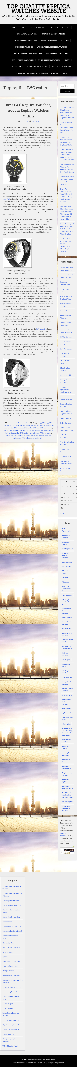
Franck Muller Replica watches (28, 53)
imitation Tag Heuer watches (67, 647)
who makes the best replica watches (67, 808)
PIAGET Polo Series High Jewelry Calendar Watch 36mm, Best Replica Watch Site (67, 112)
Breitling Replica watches (53, 34)
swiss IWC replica (65, 747)
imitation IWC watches (25, 428)
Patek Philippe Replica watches (55, 40)
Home (12, 27)
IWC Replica (24, 430)
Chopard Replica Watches (12, 926)
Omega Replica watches (27, 34)
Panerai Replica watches (49, 60)
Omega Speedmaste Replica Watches (66, 389)
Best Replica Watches (66, 536)
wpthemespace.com (57, 1063)
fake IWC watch (21, 425)
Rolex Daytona (65, 423)
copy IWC (42, 423)
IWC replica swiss (34, 430)
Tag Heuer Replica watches (25, 40)
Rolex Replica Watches (66, 741)
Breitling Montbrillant (11, 900)
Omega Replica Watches (67, 683)
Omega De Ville (65, 375)
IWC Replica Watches (13, 433)
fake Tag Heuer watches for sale (67, 602)
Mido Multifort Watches (11, 961)
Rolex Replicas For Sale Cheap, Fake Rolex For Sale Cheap (67, 731)
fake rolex (65, 582)
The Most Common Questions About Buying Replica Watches (41, 73)
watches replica (67, 802)
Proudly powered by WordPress (24, 1063)
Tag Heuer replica (65, 780)
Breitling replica (67, 549)
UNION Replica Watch (10, 1046)
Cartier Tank (65, 311)
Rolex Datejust (65, 418)
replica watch (66, 713)
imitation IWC (12, 428)
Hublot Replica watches (23, 60)
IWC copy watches (46, 428)
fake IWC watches (33, 425)
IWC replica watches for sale (29, 433)
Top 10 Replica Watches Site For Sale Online (67, 795)
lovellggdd (35, 121)
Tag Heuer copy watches (67, 774)
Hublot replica (67, 617)
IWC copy (36, 428)
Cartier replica (67, 562)
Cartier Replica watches (57, 53)
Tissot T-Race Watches (11, 1029)
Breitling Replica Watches (65, 555)
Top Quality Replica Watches (32, 27)
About (66, 60)
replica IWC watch (24, 436)
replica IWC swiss (11, 436)
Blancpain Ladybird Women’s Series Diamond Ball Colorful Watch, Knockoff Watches (67, 154)
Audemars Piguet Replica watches (52, 47)
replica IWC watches (37, 436)
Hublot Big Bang (66, 337)
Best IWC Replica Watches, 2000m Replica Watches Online (28, 110)
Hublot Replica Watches (67, 623)
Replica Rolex (66, 708)
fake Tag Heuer (67, 595)
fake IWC (6, 199)
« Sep (62, 513)
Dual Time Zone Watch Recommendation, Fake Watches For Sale (67, 127)
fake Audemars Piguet (67, 572)
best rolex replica (65, 543)
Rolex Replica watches (59, 27)
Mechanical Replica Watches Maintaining (29, 67)
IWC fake (6, 430)
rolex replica (66, 724)
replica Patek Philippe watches (66, 702)
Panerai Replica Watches (67, 690)
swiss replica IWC (36, 438)
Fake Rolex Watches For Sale (66, 588)
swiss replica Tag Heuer (66, 754)
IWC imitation (41, 329)
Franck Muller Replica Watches (66, 611)
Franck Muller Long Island (12, 931)
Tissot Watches (65, 456)
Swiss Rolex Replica (66, 760)
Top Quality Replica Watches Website (38, 8)
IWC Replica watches (24, 47)
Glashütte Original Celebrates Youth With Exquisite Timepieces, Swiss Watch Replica (67, 229)
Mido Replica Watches (61, 67)
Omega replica (67, 677)
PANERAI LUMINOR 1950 (12, 987)
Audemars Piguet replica (66, 530)
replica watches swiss (67, 718)
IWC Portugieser (66, 349)
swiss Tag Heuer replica (66, 767)
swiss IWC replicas (24, 438)
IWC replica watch (47, 430)
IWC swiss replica (45, 433)
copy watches (66, 566)
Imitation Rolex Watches (67, 641)
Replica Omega (67, 695)
